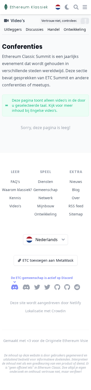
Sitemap (76, 214)
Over (76, 197)
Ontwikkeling (75, 29)
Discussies (34, 29)
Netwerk (45, 197)
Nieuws (76, 181)
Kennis (15, 197)
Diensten (45, 181)
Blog (76, 189)
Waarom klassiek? (17, 189)
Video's (15, 206)
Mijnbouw (45, 206)
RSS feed (76, 206)
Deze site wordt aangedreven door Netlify (45, 302)
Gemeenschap (45, 189)
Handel (54, 29)
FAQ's (15, 181)
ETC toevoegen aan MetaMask (47, 260)
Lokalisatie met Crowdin (45, 310)
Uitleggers (13, 29)
